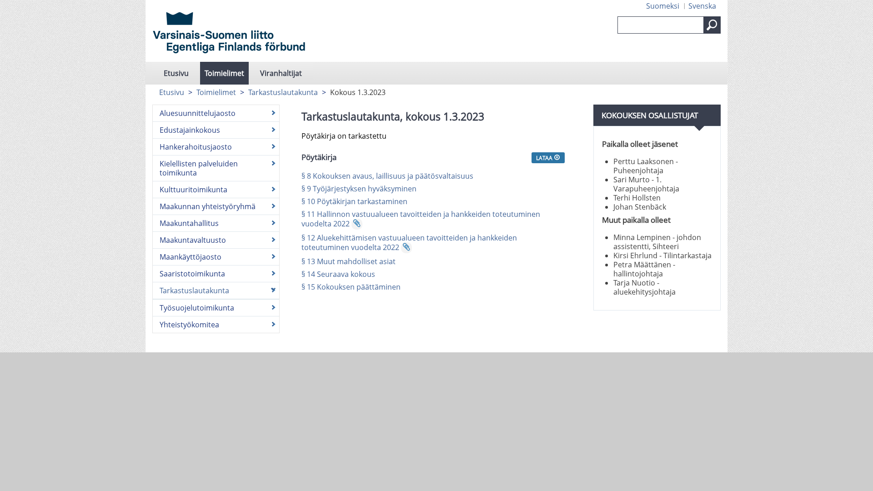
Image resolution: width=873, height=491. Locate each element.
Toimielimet (224, 73)
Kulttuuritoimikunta (193, 190)
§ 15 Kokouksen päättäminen (351, 287)
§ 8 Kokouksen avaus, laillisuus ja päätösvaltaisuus (387, 176)
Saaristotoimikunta (192, 274)
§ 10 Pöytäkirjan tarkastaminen (354, 201)
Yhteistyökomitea (189, 325)
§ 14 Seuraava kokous (338, 274)
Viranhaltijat (281, 73)
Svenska (702, 6)
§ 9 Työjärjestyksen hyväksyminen (358, 189)
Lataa (545, 157)
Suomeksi (662, 6)
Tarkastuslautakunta (283, 92)
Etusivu (176, 73)
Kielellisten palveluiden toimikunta (199, 168)
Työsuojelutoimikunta (197, 308)
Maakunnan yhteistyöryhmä (208, 206)
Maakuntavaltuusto (193, 240)
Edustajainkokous (190, 130)
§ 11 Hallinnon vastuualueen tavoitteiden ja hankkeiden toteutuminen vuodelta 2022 (420, 219)
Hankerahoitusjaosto (196, 147)
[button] (712, 25)
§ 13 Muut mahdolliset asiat (348, 261)
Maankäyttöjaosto (190, 257)
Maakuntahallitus (189, 223)
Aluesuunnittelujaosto (198, 113)
